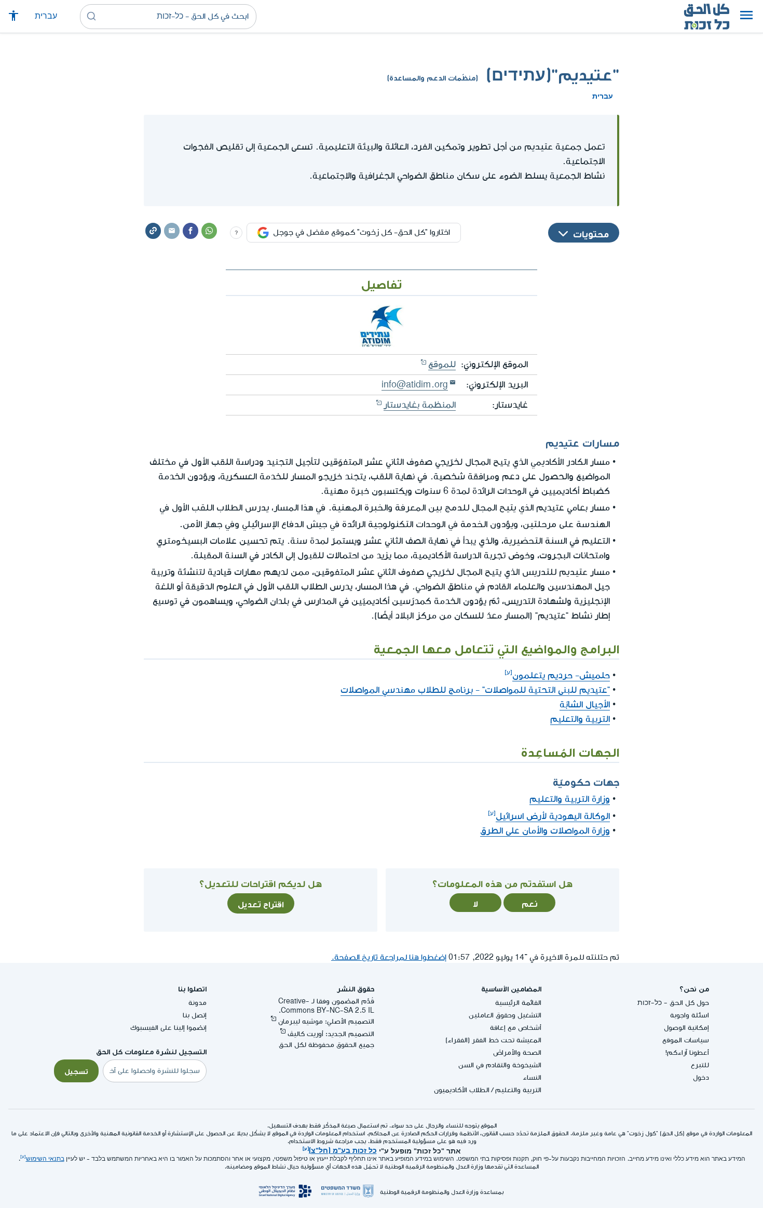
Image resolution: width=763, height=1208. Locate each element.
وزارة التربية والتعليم (569, 799)
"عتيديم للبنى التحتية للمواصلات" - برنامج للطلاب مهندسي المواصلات (475, 690)
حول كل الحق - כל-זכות (673, 1002)
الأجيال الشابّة (585, 704)
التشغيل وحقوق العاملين (505, 1015)
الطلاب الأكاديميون (461, 1090)
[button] (746, 16)
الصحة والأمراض (517, 1052)
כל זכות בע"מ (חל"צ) (343, 1149)
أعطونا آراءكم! (687, 1052)
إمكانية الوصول (686, 1027)
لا (475, 902)
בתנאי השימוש (45, 1159)
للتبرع (700, 1065)
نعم (530, 902)
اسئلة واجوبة (689, 1015)
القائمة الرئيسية (518, 1002)
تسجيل (76, 1070)
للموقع (442, 364)
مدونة (197, 1002)
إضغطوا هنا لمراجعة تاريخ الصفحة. (388, 957)
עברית (46, 16)
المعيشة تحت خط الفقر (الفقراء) (493, 1040)
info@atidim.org (415, 385)
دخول (701, 1077)
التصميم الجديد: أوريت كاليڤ (331, 1034)
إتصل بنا (195, 1015)
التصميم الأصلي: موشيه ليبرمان (326, 1021)
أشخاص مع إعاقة (515, 1027)
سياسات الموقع (685, 1040)
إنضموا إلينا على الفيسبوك (168, 1027)
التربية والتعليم (580, 719)
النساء (532, 1077)
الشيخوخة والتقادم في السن (499, 1065)
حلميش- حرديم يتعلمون (561, 675)
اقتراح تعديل (261, 903)
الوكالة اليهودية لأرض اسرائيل (553, 816)
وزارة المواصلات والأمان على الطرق (545, 831)
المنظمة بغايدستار (420, 405)
